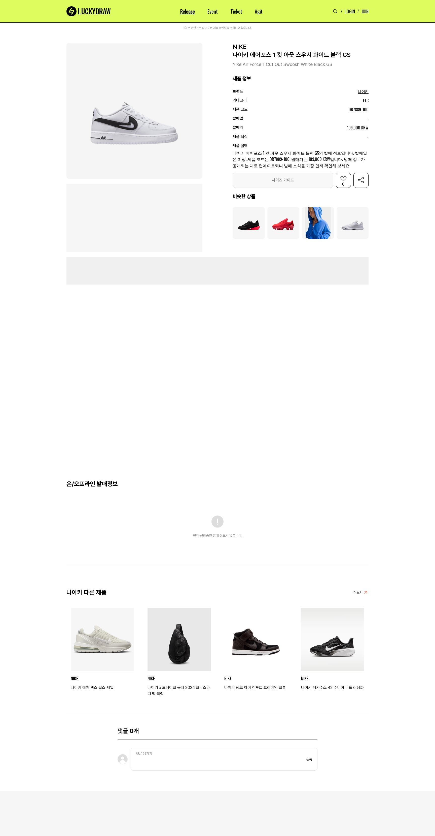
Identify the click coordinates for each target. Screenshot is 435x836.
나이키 (363, 91)
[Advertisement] (217, 270)
